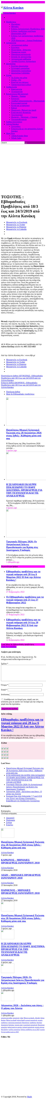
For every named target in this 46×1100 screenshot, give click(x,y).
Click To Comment (8, 647)
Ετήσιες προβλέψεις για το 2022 (30, 1029)
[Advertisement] (23, 168)
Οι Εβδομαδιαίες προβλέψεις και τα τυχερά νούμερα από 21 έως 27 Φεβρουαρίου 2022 (25, 600)
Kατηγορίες (5, 811)
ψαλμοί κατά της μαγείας (14, 1027)
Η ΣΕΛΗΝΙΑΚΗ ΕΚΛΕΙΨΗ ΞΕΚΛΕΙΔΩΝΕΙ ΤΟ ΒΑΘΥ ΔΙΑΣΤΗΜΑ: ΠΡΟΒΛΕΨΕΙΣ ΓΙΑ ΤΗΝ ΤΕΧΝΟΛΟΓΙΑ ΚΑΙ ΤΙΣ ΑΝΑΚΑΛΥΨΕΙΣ (24, 490)
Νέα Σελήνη (4, 1029)
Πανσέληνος (25, 1022)
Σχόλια (9, 822)
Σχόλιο (4, 664)
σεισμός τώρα (19, 1025)
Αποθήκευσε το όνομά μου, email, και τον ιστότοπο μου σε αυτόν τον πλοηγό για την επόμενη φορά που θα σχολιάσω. (22, 701)
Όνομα (4, 685)
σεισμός (42, 1029)
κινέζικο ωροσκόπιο (14, 1029)
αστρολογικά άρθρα (6, 1018)
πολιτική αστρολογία (28, 1027)
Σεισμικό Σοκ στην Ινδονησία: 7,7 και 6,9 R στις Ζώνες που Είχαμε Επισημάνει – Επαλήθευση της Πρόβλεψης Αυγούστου (24, 798)
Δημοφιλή (10, 818)
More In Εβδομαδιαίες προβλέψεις (20, 394)
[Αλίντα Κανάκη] (12, 7)
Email (4, 690)
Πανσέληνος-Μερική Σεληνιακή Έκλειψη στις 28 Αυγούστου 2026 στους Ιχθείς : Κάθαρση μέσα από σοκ (24, 434)
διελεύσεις (11, 1025)
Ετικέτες (9, 825)
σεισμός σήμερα (39, 1027)
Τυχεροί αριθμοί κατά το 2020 (10, 1032)
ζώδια (21, 1018)
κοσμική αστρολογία (31, 1020)
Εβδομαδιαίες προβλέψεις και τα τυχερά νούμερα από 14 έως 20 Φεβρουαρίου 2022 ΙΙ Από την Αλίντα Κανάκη (23, 623)
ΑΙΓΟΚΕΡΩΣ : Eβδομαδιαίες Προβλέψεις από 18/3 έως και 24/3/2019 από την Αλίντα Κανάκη (22, 378)
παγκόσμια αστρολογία (15, 1022)
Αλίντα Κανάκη (7, 852)
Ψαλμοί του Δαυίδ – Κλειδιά (32, 1018)
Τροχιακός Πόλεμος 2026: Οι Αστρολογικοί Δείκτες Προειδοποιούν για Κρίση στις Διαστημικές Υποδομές (22, 545)
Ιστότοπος (5, 694)
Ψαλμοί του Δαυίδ (11, 1020)
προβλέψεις (33, 1022)
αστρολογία (16, 1018)
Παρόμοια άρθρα (13, 392)
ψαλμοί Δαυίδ (21, 1020)
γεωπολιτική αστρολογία (30, 1025)
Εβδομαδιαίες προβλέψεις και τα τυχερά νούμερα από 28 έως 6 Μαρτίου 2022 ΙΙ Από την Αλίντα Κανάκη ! (23, 575)
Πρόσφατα (10, 820)
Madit (29, 1097)
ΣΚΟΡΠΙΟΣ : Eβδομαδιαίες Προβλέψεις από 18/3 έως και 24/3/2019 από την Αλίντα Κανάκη (21, 385)
